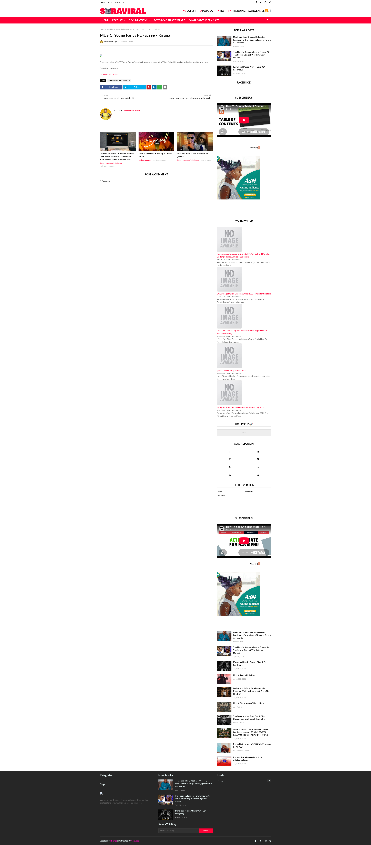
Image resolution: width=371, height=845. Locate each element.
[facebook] (256, 2)
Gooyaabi (135, 841)
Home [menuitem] (105, 20)
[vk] (258, 467)
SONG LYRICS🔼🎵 (259, 10)
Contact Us (119, 2)
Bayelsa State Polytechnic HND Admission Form (247, 758)
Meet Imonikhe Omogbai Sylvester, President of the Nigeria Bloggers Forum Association (252, 40)
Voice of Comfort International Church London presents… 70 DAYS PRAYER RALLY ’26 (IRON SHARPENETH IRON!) (250, 732)
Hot (223, 10)
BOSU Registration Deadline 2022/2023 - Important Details (244, 293)
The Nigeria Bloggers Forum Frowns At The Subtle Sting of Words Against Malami (251, 55)
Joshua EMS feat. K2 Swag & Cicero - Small (156, 155)
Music (244, 781)
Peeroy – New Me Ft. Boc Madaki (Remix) (192, 155)
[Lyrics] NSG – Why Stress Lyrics (231, 370)
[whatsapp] (229, 459)
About (110, 2)
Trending (238, 10)
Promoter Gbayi (110, 42)
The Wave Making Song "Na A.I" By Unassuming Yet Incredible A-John (249, 717)
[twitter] (260, 2)
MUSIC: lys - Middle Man (244, 675)
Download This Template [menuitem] (169, 20)
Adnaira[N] (254, 147)
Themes (113, 841)
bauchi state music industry (117, 29)
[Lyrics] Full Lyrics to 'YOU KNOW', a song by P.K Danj (252, 745)
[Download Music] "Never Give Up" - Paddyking (249, 68)
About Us (249, 492)
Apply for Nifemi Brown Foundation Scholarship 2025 (240, 407)
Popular (208, 10)
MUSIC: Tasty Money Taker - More (248, 703)
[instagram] (265, 2)
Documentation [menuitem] (139, 20)
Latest (191, 10)
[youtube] (258, 475)
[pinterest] (270, 2)
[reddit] (258, 459)
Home (102, 2)
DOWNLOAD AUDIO (109, 74)
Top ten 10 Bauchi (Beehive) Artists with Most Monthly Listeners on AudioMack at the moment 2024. (117, 156)
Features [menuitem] (117, 20)
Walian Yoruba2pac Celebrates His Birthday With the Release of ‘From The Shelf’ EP (251, 691)
